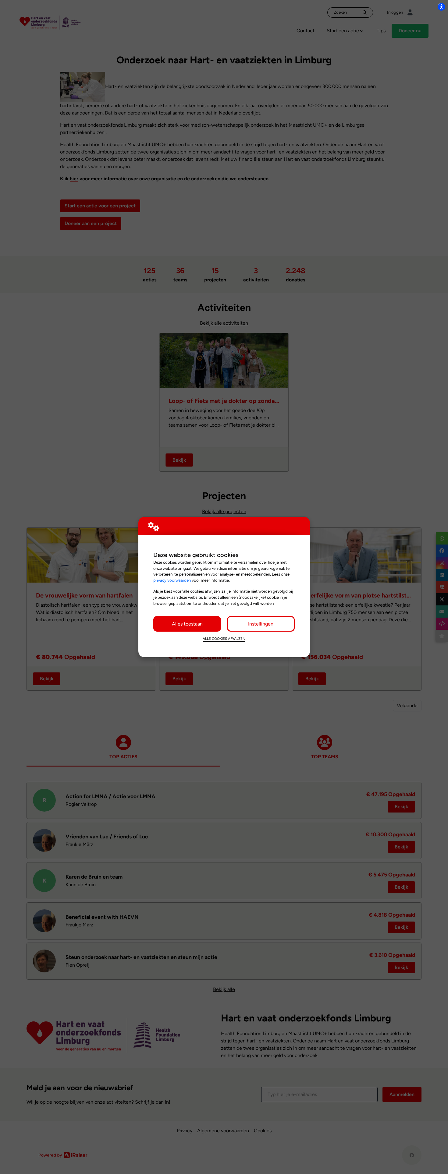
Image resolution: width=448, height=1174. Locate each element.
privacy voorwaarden (172, 580)
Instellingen (260, 624)
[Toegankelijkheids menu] (441, 6)
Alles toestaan (187, 624)
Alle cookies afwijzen (224, 638)
